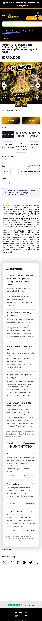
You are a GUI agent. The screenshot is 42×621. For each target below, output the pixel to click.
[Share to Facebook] (11, 562)
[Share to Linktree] (17, 562)
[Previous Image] (4, 85)
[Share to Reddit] (30, 562)
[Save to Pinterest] (24, 562)
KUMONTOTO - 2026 (10, 550)
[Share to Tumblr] (37, 562)
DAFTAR (31, 120)
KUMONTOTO (8, 205)
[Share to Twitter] (4, 562)
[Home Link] (15, 16)
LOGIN (31, 18)
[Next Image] (38, 85)
